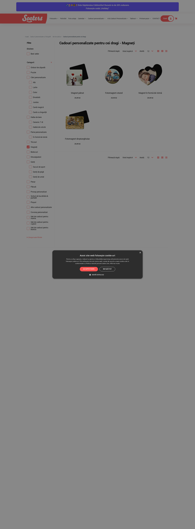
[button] (97, 275)
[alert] (97, 264)
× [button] (140, 253)
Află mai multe (115, 263)
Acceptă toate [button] (88, 269)
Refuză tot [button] (107, 269)
